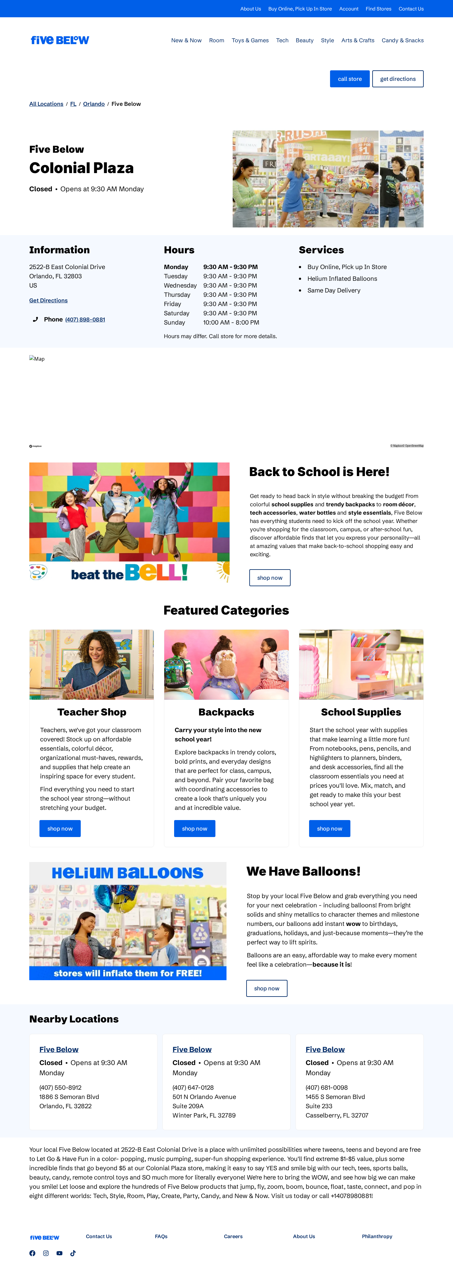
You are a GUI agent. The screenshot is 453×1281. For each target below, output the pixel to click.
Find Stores (378, 9)
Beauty (305, 40)
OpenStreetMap (414, 445)
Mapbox (397, 445)
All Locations (46, 103)
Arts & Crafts (357, 40)
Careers (233, 1236)
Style (327, 40)
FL (73, 103)
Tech (282, 40)
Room (216, 40)
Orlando (94, 103)
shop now (267, 988)
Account (348, 9)
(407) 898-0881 (85, 319)
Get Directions (398, 78)
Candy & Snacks (403, 40)
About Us (250, 9)
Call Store (350, 78)
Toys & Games (250, 40)
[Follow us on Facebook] (32, 1253)
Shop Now (270, 577)
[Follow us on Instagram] (46, 1253)
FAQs (161, 1236)
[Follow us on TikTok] (73, 1253)
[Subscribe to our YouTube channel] (59, 1253)
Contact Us (411, 9)
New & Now (186, 40)
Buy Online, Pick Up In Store (300, 9)
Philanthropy (377, 1236)
